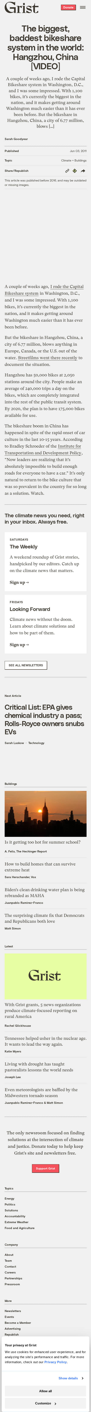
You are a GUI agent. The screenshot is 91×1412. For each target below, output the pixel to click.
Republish (12, 1334)
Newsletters (13, 1311)
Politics (10, 1204)
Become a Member (18, 1322)
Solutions (11, 1210)
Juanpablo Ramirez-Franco (24, 902)
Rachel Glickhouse (18, 1025)
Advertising (13, 1328)
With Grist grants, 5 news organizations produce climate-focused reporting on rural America (43, 1010)
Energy (9, 1198)
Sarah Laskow (14, 743)
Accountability (15, 1216)
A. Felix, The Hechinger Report (26, 851)
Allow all (45, 1391)
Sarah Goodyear (16, 139)
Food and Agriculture (19, 1228)
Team (8, 1260)
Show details (68, 1378)
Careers (10, 1272)
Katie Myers (13, 1051)
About (9, 1254)
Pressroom (12, 1284)
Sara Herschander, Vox (20, 877)
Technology (36, 743)
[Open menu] (83, 7)
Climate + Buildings (74, 160)
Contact (10, 1266)
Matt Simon (13, 928)
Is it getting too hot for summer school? (42, 842)
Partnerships (13, 1278)
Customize (43, 1403)
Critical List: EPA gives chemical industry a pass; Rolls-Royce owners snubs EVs (44, 719)
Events (9, 1317)
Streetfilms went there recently (47, 357)
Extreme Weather (16, 1222)
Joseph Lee (13, 1077)
